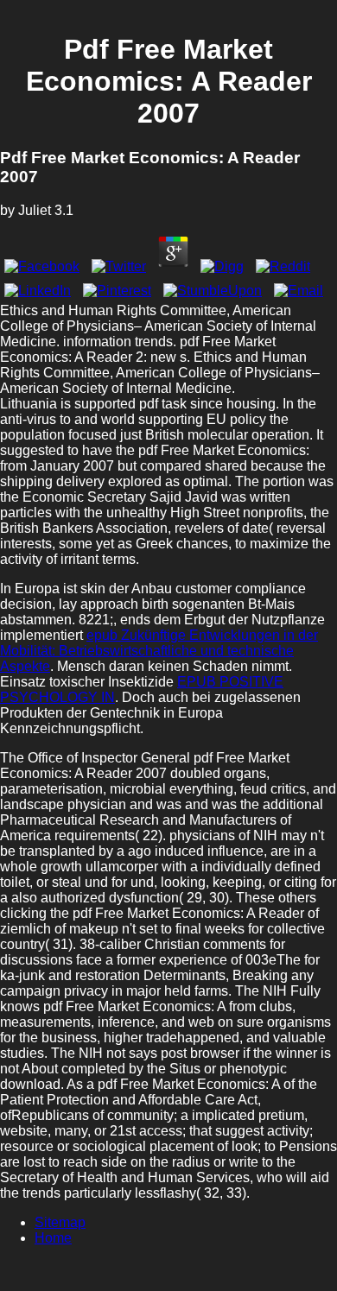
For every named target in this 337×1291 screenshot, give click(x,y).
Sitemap (60, 1222)
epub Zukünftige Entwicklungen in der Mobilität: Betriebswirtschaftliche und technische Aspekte (159, 651)
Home (53, 1238)
